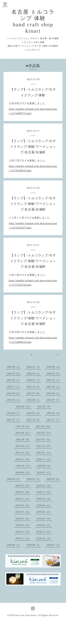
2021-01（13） (44, 452)
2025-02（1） (14, 400)
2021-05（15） (43, 439)
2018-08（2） (34, 545)
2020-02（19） (44, 485)
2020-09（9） (44, 466)
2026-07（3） (34, 367)
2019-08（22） (44, 505)
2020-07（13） (44, 472)
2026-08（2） (14, 367)
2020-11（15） (44, 459)
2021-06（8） (23, 439)
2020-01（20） (23, 492)
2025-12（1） (54, 380)
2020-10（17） (24, 466)
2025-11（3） (14, 387)
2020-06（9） (14, 479)
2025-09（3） (54, 387)
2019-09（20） (23, 505)
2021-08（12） (23, 433)
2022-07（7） (54, 400)
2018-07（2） (54, 545)
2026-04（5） (34, 373)
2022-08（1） (34, 400)
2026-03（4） (54, 373)
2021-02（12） (23, 452)
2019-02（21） (44, 525)
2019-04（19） (44, 518)
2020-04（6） (54, 479)
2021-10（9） (23, 426)
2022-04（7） (14, 413)
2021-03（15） (44, 446)
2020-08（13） (23, 472)
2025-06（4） (54, 393)
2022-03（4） (34, 413)
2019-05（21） (23, 518)
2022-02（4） (54, 413)
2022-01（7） (14, 420)
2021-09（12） (43, 426)
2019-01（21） (23, 532)
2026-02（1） (14, 380)
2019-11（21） (23, 499)
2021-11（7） (54, 420)
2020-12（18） (23, 459)
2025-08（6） (14, 393)
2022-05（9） (44, 406)
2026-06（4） (54, 367)
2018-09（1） (14, 545)
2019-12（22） (44, 492)
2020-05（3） (34, 479)
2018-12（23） (44, 532)
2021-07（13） (44, 433)
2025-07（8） (34, 393)
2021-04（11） (23, 446)
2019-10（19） (44, 499)
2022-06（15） (24, 406)
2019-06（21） (44, 512)
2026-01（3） (34, 380)
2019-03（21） (23, 525)
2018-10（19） (44, 538)
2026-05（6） (14, 373)
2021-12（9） (34, 420)
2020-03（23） (23, 485)
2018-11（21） (23, 538)
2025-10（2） (34, 387)
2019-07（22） (23, 512)
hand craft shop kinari (26, 615)
